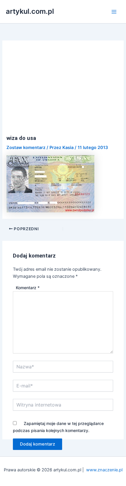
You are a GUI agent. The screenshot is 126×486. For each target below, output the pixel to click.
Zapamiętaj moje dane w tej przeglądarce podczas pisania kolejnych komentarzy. (58, 427)
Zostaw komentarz (25, 147)
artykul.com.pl (30, 11)
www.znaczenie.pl (104, 470)
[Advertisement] (63, 91)
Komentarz (28, 287)
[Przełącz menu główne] (114, 12)
